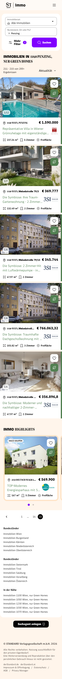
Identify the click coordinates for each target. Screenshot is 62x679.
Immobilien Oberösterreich (17, 550)
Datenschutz (40, 667)
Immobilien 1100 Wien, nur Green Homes (25, 595)
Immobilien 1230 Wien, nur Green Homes (25, 603)
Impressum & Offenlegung (16, 667)
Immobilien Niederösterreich (18, 546)
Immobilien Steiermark (15, 564)
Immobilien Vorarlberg (15, 577)
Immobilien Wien (12, 533)
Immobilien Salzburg (14, 572)
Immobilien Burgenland (16, 538)
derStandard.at (27, 664)
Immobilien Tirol (12, 568)
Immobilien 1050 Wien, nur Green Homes (25, 599)
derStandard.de (11, 664)
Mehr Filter (19, 42)
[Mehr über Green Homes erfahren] (54, 93)
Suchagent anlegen (29, 624)
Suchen (46, 42)
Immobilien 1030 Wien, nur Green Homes (25, 607)
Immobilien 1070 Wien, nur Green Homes (25, 611)
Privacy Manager (20, 670)
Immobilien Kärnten (13, 542)
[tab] (29, 505)
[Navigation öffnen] (54, 5)
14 (34, 516)
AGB (5, 670)
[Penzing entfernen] (9, 33)
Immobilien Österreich (15, 581)
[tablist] (31, 505)
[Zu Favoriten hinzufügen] (54, 84)
